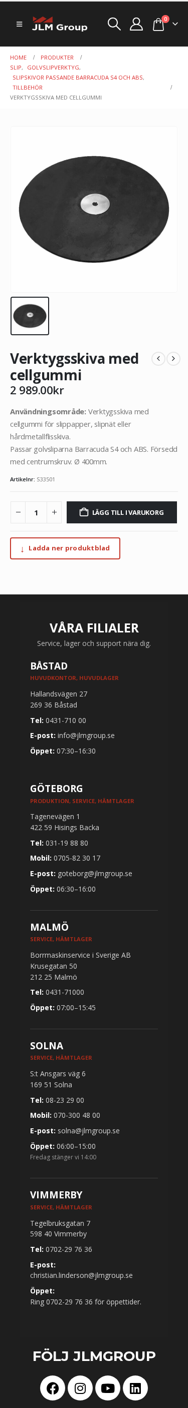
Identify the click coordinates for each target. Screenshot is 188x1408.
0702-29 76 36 (69, 1249)
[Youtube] (107, 1387)
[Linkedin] (135, 1387)
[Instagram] (80, 1387)
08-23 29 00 (65, 1100)
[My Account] (136, 24)
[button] (19, 24)
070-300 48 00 (77, 1115)
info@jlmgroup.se (86, 735)
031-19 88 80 (67, 843)
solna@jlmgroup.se (89, 1130)
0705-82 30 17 (77, 858)
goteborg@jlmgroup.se (95, 873)
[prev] (158, 359)
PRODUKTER (57, 57)
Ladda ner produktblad (65, 548)
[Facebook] (52, 1387)
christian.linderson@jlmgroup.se (81, 1275)
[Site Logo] (59, 24)
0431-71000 (65, 992)
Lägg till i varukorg (128, 512)
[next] (173, 359)
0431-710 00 (66, 720)
